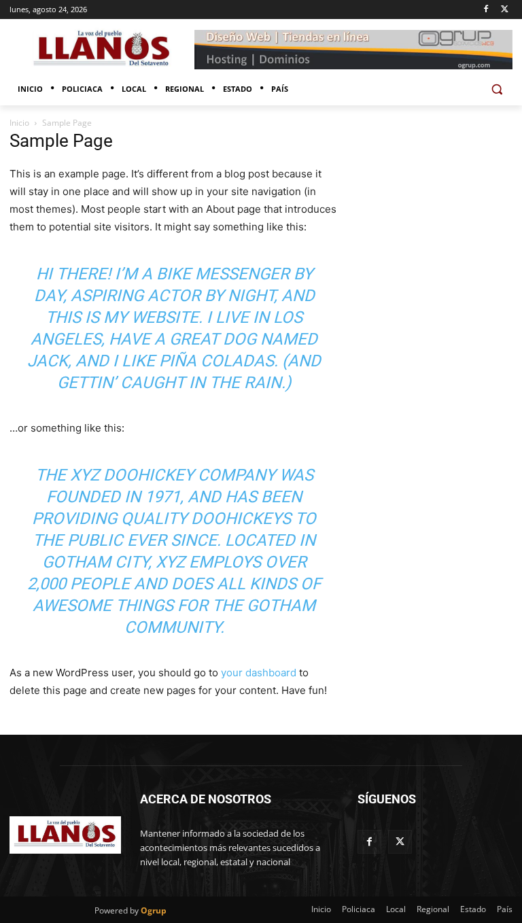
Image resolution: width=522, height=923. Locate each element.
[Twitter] (504, 10)
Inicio (19, 122)
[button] (496, 89)
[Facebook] (485, 10)
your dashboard (258, 672)
